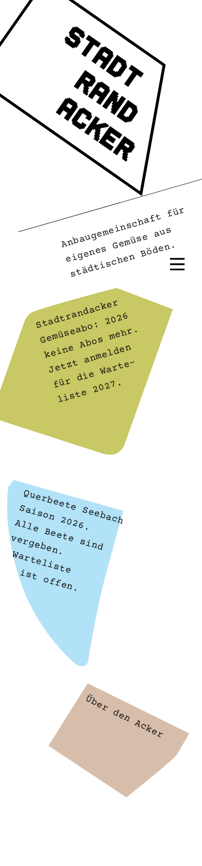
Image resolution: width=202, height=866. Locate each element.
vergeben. (37, 545)
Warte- (118, 367)
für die (76, 379)
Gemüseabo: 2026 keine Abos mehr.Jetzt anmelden (89, 343)
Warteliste (42, 563)
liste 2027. (90, 391)
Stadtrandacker (76, 314)
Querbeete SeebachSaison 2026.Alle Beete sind (69, 520)
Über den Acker (124, 717)
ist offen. (49, 581)
